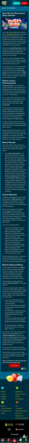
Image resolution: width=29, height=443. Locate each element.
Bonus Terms (18, 413)
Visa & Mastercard (6, 411)
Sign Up (16, 3)
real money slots (11, 34)
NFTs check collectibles (21, 418)
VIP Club (17, 396)
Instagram (3, 396)
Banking (3, 406)
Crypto (3, 413)
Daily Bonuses (19, 391)
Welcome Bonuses (20, 394)
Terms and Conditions (21, 411)
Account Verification (6, 408)
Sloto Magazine (19, 399)
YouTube (3, 394)
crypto (11, 288)
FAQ (16, 406)
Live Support (18, 408)
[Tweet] (25, 368)
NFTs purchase (19, 416)
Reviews (3, 391)
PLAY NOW (14, 365)
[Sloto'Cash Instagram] (19, 429)
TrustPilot (3, 399)
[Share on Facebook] (22, 368)
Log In (24, 3)
